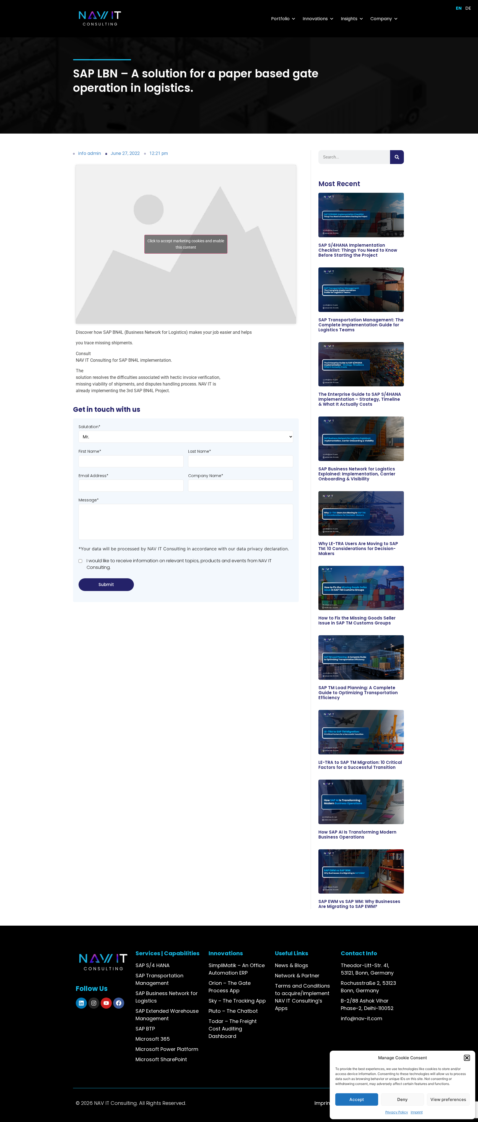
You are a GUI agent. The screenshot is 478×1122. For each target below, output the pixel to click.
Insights (349, 18)
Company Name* (205, 476)
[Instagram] (93, 1003)
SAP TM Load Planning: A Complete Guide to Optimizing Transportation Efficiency (358, 693)
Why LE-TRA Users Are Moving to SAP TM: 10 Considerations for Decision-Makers (358, 548)
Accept (356, 1099)
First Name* (90, 451)
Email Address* (93, 476)
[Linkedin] (81, 1003)
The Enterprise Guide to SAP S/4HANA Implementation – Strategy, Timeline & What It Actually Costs (359, 399)
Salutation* (89, 427)
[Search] (397, 157)
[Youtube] (106, 1003)
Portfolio (280, 18)
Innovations (315, 18)
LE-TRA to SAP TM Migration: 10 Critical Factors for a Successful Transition (360, 764)
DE (468, 8)
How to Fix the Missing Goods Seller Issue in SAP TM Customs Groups (357, 620)
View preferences (448, 1099)
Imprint (417, 1112)
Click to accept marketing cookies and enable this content (185, 244)
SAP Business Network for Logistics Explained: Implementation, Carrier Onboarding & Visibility (356, 474)
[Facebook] (118, 1003)
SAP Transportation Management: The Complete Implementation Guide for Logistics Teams (361, 325)
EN (459, 8)
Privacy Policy (396, 1112)
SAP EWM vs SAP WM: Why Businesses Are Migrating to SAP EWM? (359, 904)
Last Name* (199, 451)
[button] (467, 1058)
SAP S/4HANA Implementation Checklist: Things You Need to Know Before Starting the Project (357, 250)
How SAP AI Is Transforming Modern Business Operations (357, 834)
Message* (89, 500)
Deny (402, 1099)
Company (381, 18)
